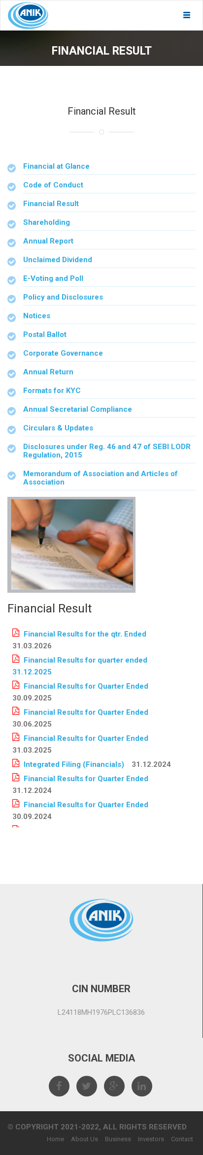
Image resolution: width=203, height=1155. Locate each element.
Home (55, 1139)
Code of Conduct (53, 185)
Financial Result (51, 203)
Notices (36, 315)
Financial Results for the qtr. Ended (85, 634)
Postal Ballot (45, 334)
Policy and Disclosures (63, 297)
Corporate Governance (63, 353)
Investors (151, 1139)
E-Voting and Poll (53, 278)
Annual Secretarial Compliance (77, 409)
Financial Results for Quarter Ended (86, 686)
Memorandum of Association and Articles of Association (100, 477)
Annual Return (48, 371)
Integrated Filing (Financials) (74, 764)
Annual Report (48, 241)
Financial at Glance (56, 166)
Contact (182, 1139)
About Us (84, 1139)
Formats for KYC (52, 390)
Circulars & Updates (58, 428)
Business (118, 1139)
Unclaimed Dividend (57, 259)
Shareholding (46, 222)
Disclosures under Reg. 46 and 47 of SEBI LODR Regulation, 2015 (107, 450)
